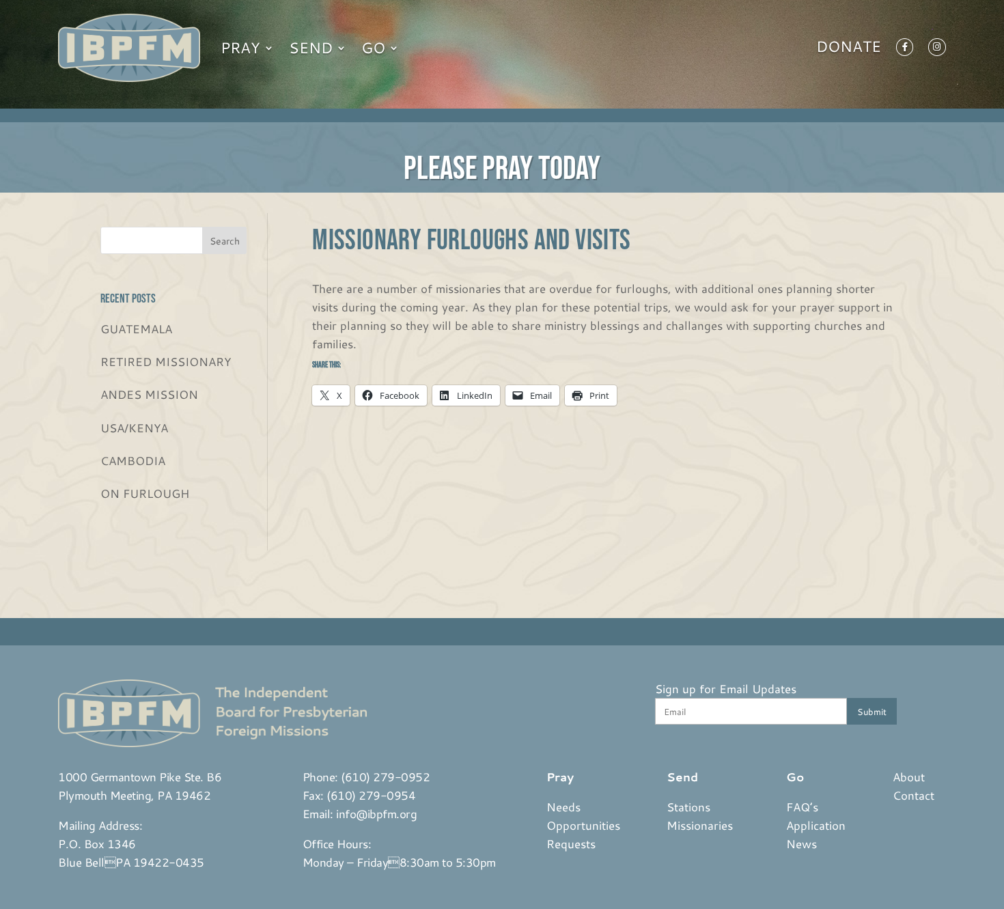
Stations (688, 806)
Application (816, 825)
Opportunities (583, 825)
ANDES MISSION (149, 394)
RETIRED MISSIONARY (165, 361)
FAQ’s (802, 806)
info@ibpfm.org (376, 813)
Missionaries (700, 825)
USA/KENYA (134, 427)
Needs (563, 806)
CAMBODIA (132, 460)
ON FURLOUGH (144, 493)
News (801, 843)
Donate (848, 49)
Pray (240, 47)
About (909, 776)
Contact (913, 795)
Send (311, 47)
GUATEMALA (136, 328)
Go (373, 47)
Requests (571, 843)
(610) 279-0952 (385, 776)
